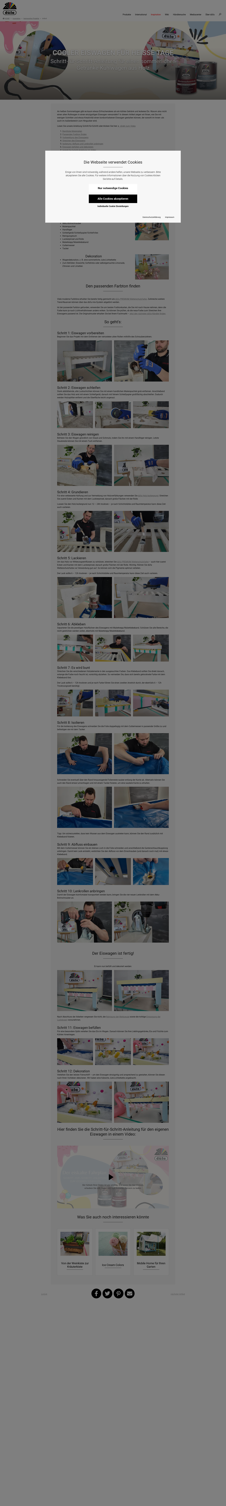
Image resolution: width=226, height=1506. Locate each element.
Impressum (169, 217)
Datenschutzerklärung (152, 217)
